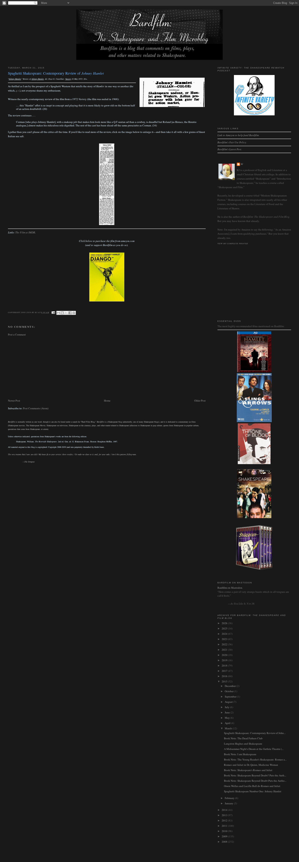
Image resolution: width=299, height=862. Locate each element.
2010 (225, 831)
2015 (225, 681)
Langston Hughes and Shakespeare (243, 743)
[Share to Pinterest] (74, 313)
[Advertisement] (107, 367)
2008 (225, 841)
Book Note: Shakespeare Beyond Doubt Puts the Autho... (255, 781)
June (227, 712)
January (229, 803)
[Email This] (58, 313)
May (227, 718)
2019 (225, 660)
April (228, 723)
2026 (225, 623)
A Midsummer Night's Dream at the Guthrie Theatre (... (254, 749)
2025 (225, 628)
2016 (225, 676)
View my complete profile (232, 243)
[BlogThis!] (62, 313)
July (227, 707)
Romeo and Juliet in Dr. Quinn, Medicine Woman (251, 765)
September (231, 696)
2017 (225, 671)
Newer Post (14, 400)
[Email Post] (53, 312)
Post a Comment (17, 334)
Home (107, 400)
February (230, 798)
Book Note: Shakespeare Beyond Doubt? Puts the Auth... (255, 775)
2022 (225, 644)
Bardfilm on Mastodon (229, 587)
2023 (225, 639)
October (229, 691)
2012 (225, 820)
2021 (225, 649)
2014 (225, 810)
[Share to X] (66, 313)
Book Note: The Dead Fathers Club (243, 738)
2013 (225, 815)
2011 (225, 826)
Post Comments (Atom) (35, 408)
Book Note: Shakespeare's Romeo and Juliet (248, 770)
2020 (225, 655)
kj (242, 164)
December (230, 686)
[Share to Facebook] (70, 313)
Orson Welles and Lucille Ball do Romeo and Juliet (252, 786)
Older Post (200, 400)
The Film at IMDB (25, 232)
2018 (225, 665)
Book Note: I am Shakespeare (240, 754)
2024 (225, 634)
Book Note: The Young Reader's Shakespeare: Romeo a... (255, 759)
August (229, 702)
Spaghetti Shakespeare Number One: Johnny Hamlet (252, 791)
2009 (225, 836)
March (228, 728)
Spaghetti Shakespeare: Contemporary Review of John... (255, 733)
